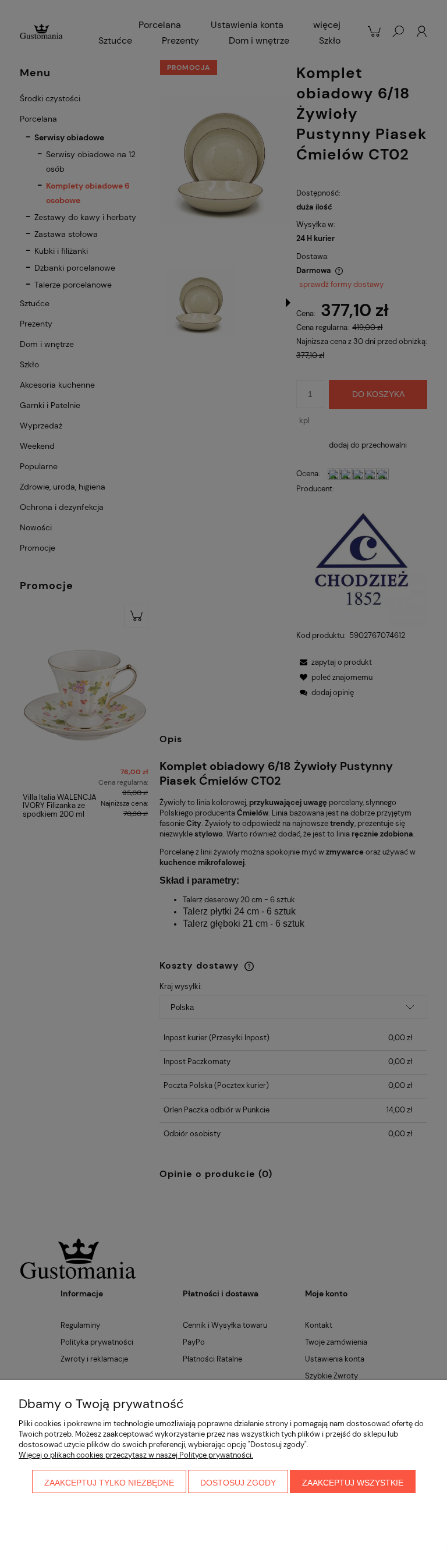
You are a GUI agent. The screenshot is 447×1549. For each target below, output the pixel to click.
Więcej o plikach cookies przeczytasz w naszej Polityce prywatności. (136, 1455)
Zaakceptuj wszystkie (352, 1482)
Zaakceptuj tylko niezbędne (109, 1482)
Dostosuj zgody (238, 1482)
